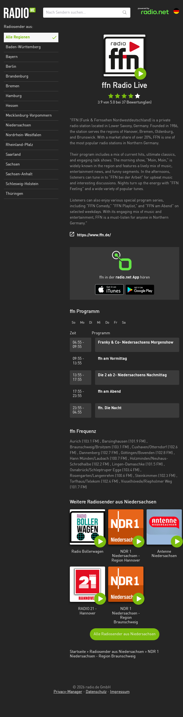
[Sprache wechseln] (176, 11)
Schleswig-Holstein (22, 184)
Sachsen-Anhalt (19, 174)
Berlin (11, 67)
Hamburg (14, 96)
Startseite (78, 652)
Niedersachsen (18, 125)
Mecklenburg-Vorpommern (29, 116)
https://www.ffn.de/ (94, 235)
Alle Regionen (18, 37)
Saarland (13, 155)
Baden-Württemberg (23, 47)
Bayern (12, 57)
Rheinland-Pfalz (19, 145)
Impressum (120, 692)
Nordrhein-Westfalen (23, 135)
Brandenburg (17, 76)
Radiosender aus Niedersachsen (117, 652)
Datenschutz (96, 692)
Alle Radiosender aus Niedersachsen (125, 634)
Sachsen (13, 164)
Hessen (12, 106)
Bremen (12, 86)
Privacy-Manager (68, 692)
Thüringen (14, 194)
